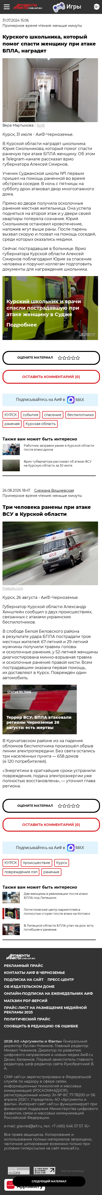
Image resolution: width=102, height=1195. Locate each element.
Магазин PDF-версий (26, 1001)
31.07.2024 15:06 (15, 20)
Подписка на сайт (24, 979)
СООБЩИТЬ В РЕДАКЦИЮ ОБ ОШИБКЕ (41, 1026)
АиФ (41, 125)
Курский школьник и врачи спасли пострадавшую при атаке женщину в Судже (43, 307)
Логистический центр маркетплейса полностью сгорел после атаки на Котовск (57, 911)
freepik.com (12, 588)
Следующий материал (49, 1181)
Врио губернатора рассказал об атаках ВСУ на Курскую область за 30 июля (58, 463)
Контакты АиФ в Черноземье (34, 972)
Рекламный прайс (23, 965)
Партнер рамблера (72, 1170)
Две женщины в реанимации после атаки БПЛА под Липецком (56, 896)
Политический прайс (27, 1019)
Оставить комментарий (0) (51, 377)
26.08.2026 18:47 (16, 490)
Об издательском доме (29, 986)
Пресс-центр (61, 979)
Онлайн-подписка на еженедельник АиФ (48, 993)
